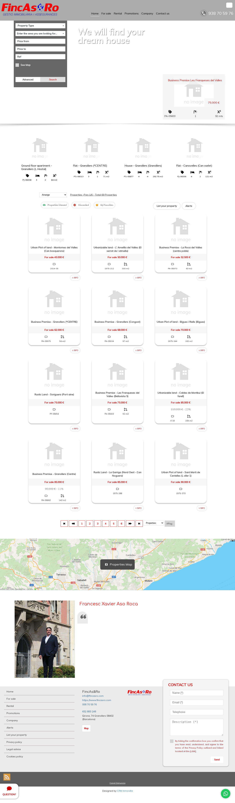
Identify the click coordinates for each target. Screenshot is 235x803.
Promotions (132, 13)
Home (95, 13)
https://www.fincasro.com (96, 700)
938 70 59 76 (89, 704)
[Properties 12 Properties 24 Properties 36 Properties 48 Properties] (153, 524)
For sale (106, 13)
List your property (167, 205)
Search (53, 79)
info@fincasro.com (93, 695)
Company (147, 13)
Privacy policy (14, 742)
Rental (118, 13)
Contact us (162, 13)
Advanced (28, 79)
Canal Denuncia (117, 783)
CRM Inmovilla (125, 790)
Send (217, 759)
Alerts (188, 205)
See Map (26, 64)
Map (86, 728)
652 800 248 (89, 711)
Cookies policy (15, 756)
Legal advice (14, 749)
